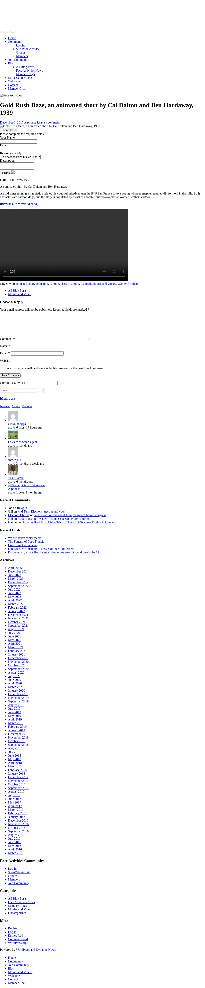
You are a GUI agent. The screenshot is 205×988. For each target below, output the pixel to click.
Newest (5, 406)
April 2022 (15, 600)
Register (13, 928)
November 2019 (18, 697)
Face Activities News (29, 70)
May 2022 (14, 596)
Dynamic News (46, 949)
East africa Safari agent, (23, 442)
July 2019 (14, 708)
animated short (25, 283)
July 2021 (14, 632)
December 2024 (18, 571)
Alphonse (30, 122)
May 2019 (14, 715)
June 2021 (14, 636)
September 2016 (18, 831)
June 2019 (14, 712)
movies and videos (104, 283)
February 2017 (17, 813)
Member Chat (16, 88)
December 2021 (18, 614)
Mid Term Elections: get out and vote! (41, 511)
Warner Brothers (128, 283)
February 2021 (17, 651)
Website (5, 360)
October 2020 (16, 665)
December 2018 (18, 734)
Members (22, 56)
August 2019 (16, 705)
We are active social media (24, 538)
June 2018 (14, 755)
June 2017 (14, 799)
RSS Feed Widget (7, 32)
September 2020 (18, 669)
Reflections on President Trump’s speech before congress (70, 515)
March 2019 (15, 723)
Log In (20, 45)
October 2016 (16, 827)
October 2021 (16, 622)
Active (16, 406)
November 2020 (18, 661)
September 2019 (18, 701)
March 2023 (15, 578)
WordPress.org (17, 942)
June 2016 (14, 842)
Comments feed (18, 939)
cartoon (54, 283)
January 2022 (16, 611)
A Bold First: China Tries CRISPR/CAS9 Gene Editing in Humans (73, 522)
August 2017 (16, 791)
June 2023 (14, 575)
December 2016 (18, 820)
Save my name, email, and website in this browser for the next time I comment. (54, 368)
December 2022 (18, 582)
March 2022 (15, 604)
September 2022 (18, 586)
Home (12, 38)
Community (15, 41)
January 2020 (16, 690)
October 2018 (16, 741)
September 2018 (18, 744)
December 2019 (18, 694)
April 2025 (15, 567)
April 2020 (15, 683)
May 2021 (14, 640)
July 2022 (14, 589)
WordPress (23, 949)
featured (86, 283)
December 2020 (18, 658)
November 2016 (18, 824)
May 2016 (14, 845)
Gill (10, 518)
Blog (11, 63)
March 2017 (15, 809)
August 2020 (16, 672)
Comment (7, 338)
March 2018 (15, 766)
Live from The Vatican (22, 545)
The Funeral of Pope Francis (26, 541)
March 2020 (15, 687)
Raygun (22, 508)
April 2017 (15, 806)
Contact (13, 85)
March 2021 (15, 647)
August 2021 (16, 629)
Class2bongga (17, 424)
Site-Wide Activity (27, 49)
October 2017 (16, 784)
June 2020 (14, 679)
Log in (12, 932)
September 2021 (18, 625)
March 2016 (15, 853)
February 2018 (17, 770)
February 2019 (17, 726)
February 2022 (17, 607)
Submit (6, 172)
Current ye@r (10, 382)
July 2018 (14, 752)
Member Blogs (25, 74)
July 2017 (14, 795)
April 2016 (15, 849)
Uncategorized (17, 913)
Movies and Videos (20, 77)
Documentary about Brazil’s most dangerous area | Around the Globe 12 (53, 552)
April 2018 (15, 762)
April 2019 (15, 719)
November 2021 (18, 618)
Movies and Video (19, 294)
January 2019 (16, 730)
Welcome (14, 81)
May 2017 (14, 802)
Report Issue (9, 130)
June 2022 (14, 593)
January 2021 (16, 654)
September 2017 (18, 788)
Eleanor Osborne (18, 515)
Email (3, 145)
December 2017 (18, 777)
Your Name (7, 137)
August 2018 (16, 748)
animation (42, 283)
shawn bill (14, 460)
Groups (20, 52)
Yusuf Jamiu (16, 478)
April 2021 (15, 643)
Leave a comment (48, 122)
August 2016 (16, 835)
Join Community (18, 59)
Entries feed (15, 935)
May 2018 (14, 759)
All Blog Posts (25, 67)
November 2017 (18, 780)
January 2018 (16, 773)
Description (7, 160)
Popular (27, 406)
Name (5, 346)
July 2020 (14, 676)
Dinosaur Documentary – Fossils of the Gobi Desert (41, 548)
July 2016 (14, 838)
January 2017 (16, 817)
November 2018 (18, 737)
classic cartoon (70, 283)
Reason (10, 153)
